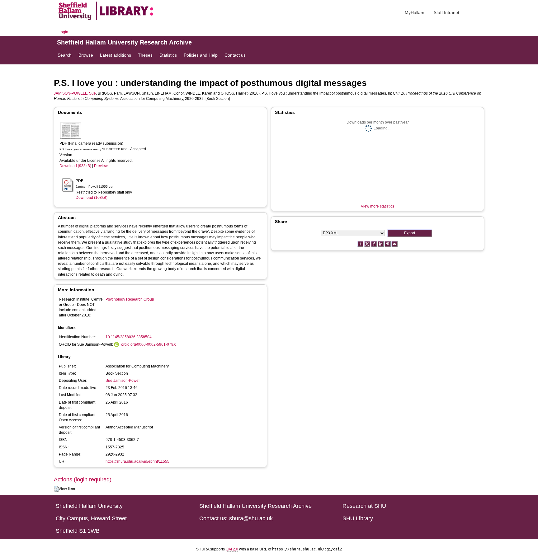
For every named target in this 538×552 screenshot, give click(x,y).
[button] (56, 489)
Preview (101, 166)
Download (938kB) (75, 166)
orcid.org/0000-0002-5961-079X (148, 344)
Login (63, 32)
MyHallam (414, 12)
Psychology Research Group (130, 299)
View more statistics (377, 206)
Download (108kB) (91, 197)
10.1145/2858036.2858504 (129, 337)
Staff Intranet (446, 12)
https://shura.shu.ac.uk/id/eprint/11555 (137, 461)
